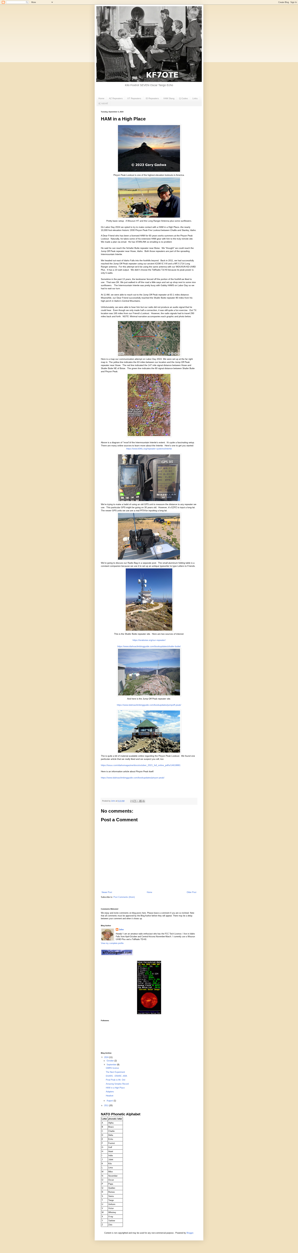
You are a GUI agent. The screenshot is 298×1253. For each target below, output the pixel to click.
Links (195, 98)
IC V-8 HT (103, 103)
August (110, 1100)
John (121, 929)
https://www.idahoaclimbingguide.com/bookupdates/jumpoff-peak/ (149, 705)
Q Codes (183, 98)
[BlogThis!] (134, 801)
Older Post (191, 892)
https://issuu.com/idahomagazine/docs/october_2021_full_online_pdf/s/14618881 (141, 765)
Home (101, 98)
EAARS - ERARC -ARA (116, 1076)
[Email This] (131, 801)
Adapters (110, 1091)
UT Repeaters (134, 98)
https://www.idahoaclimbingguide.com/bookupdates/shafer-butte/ (149, 646)
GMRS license (112, 1068)
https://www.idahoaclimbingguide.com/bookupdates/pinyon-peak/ (132, 777)
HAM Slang (168, 98)
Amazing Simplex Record (117, 1084)
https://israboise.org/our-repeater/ (149, 640)
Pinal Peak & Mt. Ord (115, 1080)
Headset (109, 1095)
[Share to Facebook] (140, 801)
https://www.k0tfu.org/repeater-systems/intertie (149, 448)
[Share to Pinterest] (143, 801)
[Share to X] (137, 801)
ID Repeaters (152, 98)
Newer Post (107, 892)
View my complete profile (112, 943)
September (112, 1064)
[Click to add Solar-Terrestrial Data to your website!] (149, 1013)
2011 (106, 1105)
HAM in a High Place (115, 1088)
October (110, 1061)
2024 (106, 1057)
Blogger (190, 1233)
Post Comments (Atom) (124, 897)
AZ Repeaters (116, 98)
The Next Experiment (115, 1072)
